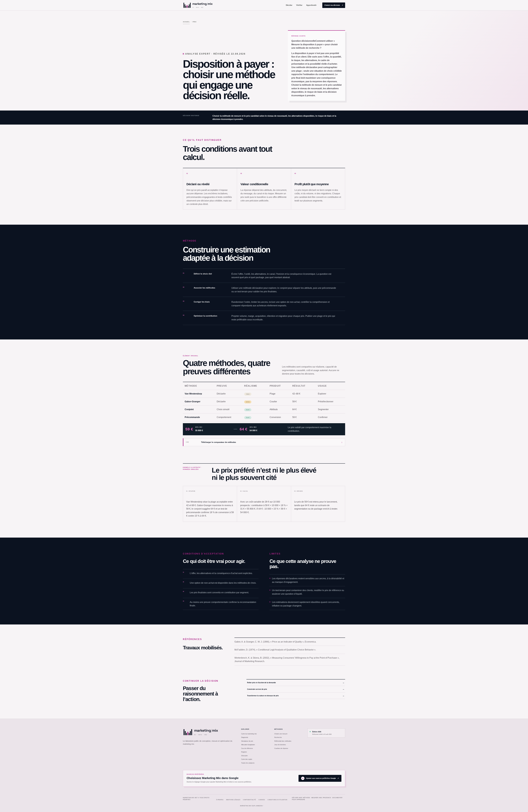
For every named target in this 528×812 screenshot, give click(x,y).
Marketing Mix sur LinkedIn (251, 806)
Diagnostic (244, 737)
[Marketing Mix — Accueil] (198, 5)
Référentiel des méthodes (282, 741)
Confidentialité (249, 799)
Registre (244, 752)
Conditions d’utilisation (277, 799)
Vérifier (299, 5)
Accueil (186, 22)
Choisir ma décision (333, 5)
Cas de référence (247, 748)
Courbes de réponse (281, 748)
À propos (219, 799)
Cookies (261, 799)
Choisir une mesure (280, 734)
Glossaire (244, 755)
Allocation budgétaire (248, 744)
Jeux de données (280, 744)
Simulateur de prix (247, 741)
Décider (289, 5)
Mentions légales (233, 799)
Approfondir (311, 5)
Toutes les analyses (248, 763)
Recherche (278, 737)
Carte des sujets (246, 759)
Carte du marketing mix (249, 734)
